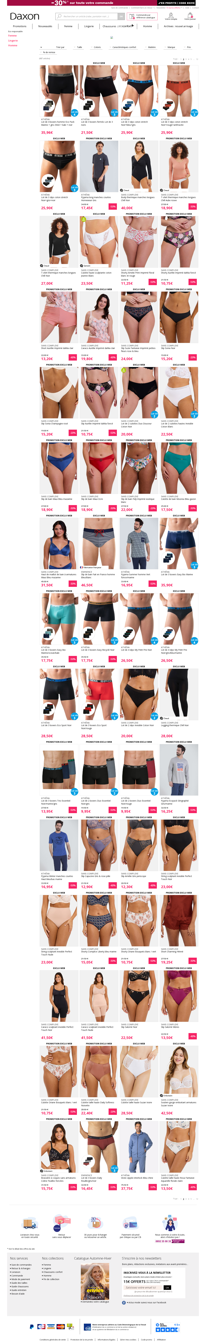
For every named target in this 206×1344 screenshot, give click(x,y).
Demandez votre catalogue (95, 1302)
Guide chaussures (20, 1286)
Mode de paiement (20, 1279)
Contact (195, 7)
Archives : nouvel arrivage (178, 26)
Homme (147, 26)
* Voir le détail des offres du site (21, 1249)
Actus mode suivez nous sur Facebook (147, 1302)
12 (197, 59)
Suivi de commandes (21, 1265)
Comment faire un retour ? (142, 7)
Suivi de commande (119, 7)
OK (167, 1287)
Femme (68, 26)
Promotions (19, 26)
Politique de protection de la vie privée (139, 1295)
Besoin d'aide (18, 1294)
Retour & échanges (20, 1268)
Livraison (15, 1272)
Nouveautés (45, 26)
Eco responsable (15, 31)
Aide (187, 7)
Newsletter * (169, 7)
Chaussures (118, 26)
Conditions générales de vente (53, 1339)
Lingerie (89, 26)
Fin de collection (51, 1279)
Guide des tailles (19, 1283)
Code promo (146, 1339)
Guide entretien (18, 1290)
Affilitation (161, 1339)
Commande (17, 1276)
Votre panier (190, 19)
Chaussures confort (53, 1272)
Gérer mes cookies (128, 1339)
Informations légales (106, 1339)
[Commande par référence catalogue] (132, 16)
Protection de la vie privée (82, 1339)
